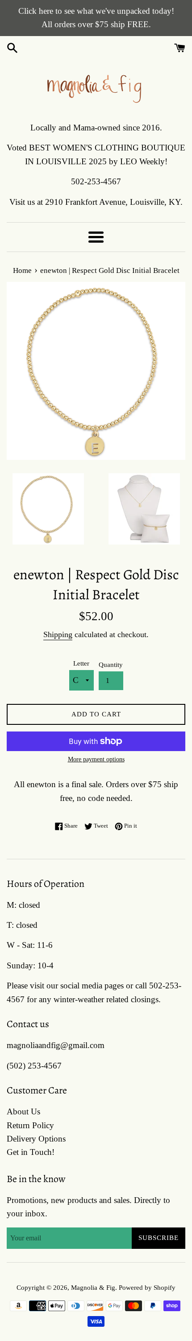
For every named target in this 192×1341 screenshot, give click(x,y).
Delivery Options (36, 1138)
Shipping (57, 634)
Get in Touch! (30, 1152)
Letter (81, 663)
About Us (23, 1111)
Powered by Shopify (147, 1287)
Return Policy (30, 1125)
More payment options (96, 759)
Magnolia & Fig (93, 1287)
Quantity (111, 664)
